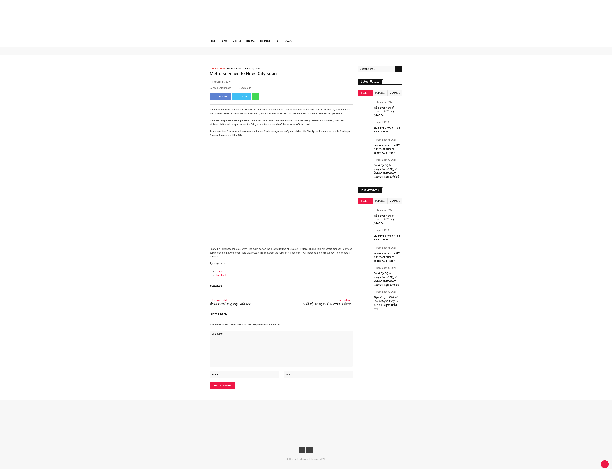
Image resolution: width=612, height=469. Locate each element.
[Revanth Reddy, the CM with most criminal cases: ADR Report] (364, 145)
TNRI (277, 41)
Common (395, 93)
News (224, 41)
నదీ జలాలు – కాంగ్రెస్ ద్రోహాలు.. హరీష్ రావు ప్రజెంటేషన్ (384, 111)
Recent (365, 93)
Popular (380, 93)
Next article (344, 300)
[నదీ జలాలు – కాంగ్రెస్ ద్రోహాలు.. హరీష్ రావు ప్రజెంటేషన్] (364, 108)
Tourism (265, 41)
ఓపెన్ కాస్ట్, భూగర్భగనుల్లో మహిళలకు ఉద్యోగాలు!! (328, 303)
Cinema (250, 41)
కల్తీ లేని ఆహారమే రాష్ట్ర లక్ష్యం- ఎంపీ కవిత (230, 303)
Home (213, 41)
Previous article (220, 300)
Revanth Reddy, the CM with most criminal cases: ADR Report (387, 149)
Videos (237, 41)
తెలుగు (288, 41)
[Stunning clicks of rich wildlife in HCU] (364, 128)
